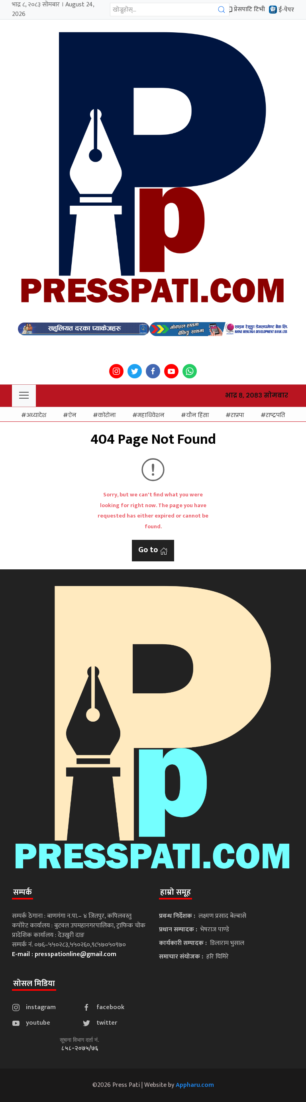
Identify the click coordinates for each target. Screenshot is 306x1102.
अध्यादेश (36, 415)
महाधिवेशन (150, 415)
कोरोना (107, 415)
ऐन (72, 415)
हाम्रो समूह (175, 892)
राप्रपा (237, 415)
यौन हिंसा (197, 415)
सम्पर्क (22, 892)
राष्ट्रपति (275, 415)
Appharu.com (195, 1085)
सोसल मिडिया (34, 983)
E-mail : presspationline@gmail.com (64, 954)
